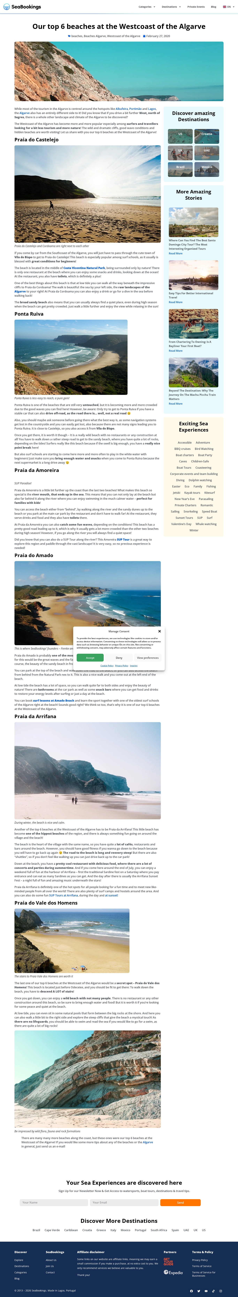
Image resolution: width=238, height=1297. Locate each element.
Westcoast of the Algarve (123, 36)
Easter (176, 486)
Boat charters (185, 455)
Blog (213, 6)
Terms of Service (202, 1266)
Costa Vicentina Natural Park (84, 268)
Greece (101, 1230)
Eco (187, 486)
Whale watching (206, 524)
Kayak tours (192, 493)
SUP (200, 518)
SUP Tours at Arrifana (63, 895)
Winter (194, 530)
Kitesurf (209, 493)
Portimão (135, 109)
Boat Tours (184, 468)
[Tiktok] (213, 1291)
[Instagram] (221, 1291)
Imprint (133, 665)
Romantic (207, 505)
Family (198, 486)
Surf (209, 518)
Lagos (152, 109)
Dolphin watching (200, 480)
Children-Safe (200, 461)
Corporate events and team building (194, 474)
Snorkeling (191, 511)
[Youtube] (206, 1291)
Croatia (206, 134)
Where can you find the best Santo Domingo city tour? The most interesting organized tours (192, 244)
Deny (119, 657)
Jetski (176, 493)
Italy (113, 1230)
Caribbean (71, 1230)
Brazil (180, 167)
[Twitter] (199, 1291)
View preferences (148, 657)
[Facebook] (191, 1291)
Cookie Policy (107, 665)
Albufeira (122, 109)
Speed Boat (209, 511)
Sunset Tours (184, 518)
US (180, 134)
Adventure (203, 442)
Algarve (25, 113)
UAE (207, 150)
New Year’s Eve (185, 499)
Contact (50, 1272)
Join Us (50, 1266)
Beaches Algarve (95, 36)
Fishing (211, 486)
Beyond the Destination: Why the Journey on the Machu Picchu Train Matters (192, 395)
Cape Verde (52, 1230)
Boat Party (205, 455)
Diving (180, 480)
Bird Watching (204, 449)
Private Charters (185, 505)
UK (180, 150)
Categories (145, 6)
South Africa (159, 1230)
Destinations (169, 6)
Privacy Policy (121, 665)
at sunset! (111, 895)
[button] (159, 631)
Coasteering (203, 468)
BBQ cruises (182, 449)
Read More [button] (176, 253)
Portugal (140, 1230)
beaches (76, 36)
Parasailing (206, 499)
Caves (183, 461)
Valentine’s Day (181, 524)
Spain (175, 1230)
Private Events (196, 6)
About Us (51, 1260)
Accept (90, 657)
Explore (18, 1260)
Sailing (175, 511)
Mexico (207, 167)
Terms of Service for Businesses (204, 1274)
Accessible (185, 442)
